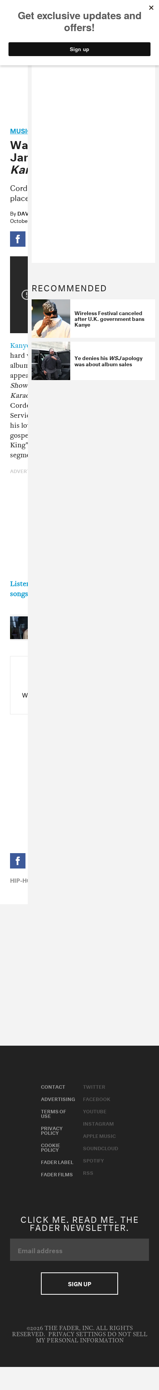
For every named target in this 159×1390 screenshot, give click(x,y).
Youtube (95, 1110)
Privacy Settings (77, 1334)
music (21, 130)
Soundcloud (100, 1147)
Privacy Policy (52, 1130)
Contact (53, 1086)
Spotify (93, 1160)
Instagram (98, 1123)
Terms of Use (53, 1113)
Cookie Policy (50, 1147)
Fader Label (57, 1161)
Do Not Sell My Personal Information (91, 1337)
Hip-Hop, (23, 880)
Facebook (96, 1098)
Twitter (94, 1086)
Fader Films (57, 1173)
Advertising (58, 1098)
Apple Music (99, 1135)
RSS (88, 1172)
